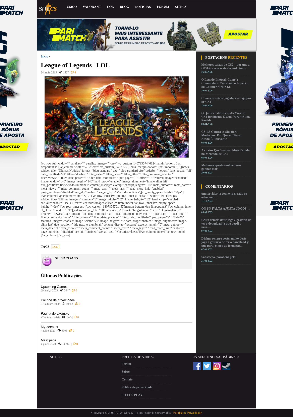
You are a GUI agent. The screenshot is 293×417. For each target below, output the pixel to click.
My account (49, 327)
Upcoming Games (54, 287)
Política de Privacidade (187, 412)
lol (55, 247)
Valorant (92, 6)
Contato (127, 379)
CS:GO (72, 6)
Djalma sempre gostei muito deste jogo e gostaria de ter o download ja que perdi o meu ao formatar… (225, 242)
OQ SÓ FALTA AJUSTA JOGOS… (225, 208)
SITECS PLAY (132, 395)
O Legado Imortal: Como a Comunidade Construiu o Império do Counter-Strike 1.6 (224, 83)
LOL (110, 6)
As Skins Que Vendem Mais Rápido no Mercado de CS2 (225, 152)
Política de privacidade (58, 300)
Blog (124, 6)
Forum (163, 6)
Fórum (126, 363)
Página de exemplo (55, 313)
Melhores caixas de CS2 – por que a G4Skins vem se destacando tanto (225, 66)
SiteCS (181, 6)
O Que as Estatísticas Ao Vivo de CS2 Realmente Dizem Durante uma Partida (226, 116)
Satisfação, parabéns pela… (220, 257)
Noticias (143, 6)
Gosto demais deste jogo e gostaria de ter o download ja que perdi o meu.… (226, 223)
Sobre (126, 371)
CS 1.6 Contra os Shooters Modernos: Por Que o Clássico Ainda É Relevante (221, 135)
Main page (48, 340)
